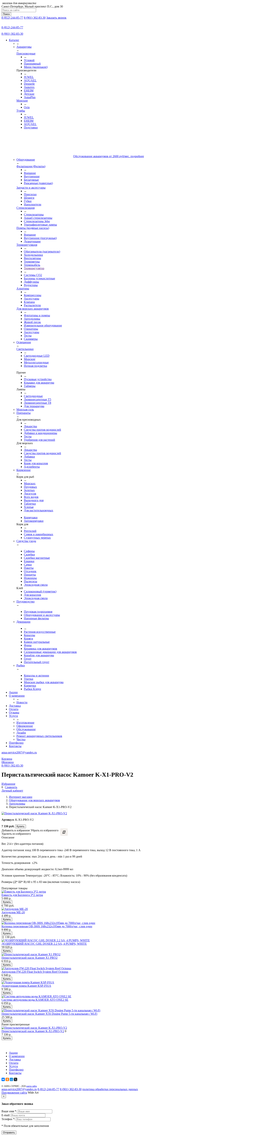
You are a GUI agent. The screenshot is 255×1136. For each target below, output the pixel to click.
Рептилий (30, 531)
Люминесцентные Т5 (37, 399)
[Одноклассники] (7, 1079)
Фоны (28, 645)
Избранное (8, 783)
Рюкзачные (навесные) (38, 183)
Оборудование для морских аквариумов (34, 800)
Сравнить (11, 787)
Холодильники (33, 254)
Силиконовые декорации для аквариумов (50, 652)
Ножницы (30, 578)
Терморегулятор (34, 268)
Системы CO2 (33, 275)
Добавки (29, 456)
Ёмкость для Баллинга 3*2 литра (22, 895)
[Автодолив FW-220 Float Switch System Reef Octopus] (36, 968)
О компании (17, 695)
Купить (20, 826)
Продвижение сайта (14, 1092)
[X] (15, 1079)
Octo (27, 107)
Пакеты (29, 567)
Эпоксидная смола (36, 584)
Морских (29, 483)
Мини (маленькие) (36, 67)
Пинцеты (30, 574)
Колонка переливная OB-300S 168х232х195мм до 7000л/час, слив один (46, 926)
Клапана (29, 302)
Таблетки (30, 503)
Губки (28, 201)
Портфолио (16, 742)
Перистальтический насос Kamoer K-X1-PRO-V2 (32, 1031)
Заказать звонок (56, 17)
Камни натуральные (37, 641)
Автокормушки (33, 520)
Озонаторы (31, 328)
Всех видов (31, 497)
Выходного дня (33, 500)
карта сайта (31, 1086)
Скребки (29, 554)
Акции (13, 692)
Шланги (29, 197)
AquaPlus (29, 97)
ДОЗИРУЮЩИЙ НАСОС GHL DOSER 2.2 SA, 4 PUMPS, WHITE (44, 943)
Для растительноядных (38, 510)
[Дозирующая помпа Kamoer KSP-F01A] (27, 982)
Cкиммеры (31, 339)
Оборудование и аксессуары (42, 615)
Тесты (28, 335)
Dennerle (29, 83)
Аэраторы (22, 288)
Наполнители (32, 204)
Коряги (28, 638)
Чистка (20, 739)
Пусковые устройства (38, 379)
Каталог (14, 40)
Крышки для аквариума (39, 382)
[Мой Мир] (11, 1079)
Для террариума (34, 406)
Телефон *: (8, 1119)
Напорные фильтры (36, 618)
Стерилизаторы (34, 214)
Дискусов (30, 493)
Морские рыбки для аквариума (43, 682)
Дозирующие (32, 241)
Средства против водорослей (42, 429)
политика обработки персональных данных (110, 1089)
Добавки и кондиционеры (40, 433)
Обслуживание (26, 729)
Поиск (6, 14)
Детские (29, 93)
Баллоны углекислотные (39, 278)
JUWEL (29, 77)
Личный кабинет (12, 790)
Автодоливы (32, 318)
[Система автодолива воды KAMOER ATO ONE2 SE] (36, 996)
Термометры (32, 261)
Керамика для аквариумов (40, 648)
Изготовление (25, 722)
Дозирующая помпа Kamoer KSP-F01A (26, 985)
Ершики (29, 561)
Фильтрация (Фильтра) (30, 166)
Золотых (29, 490)
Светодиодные (33, 396)
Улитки (28, 678)
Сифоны (29, 551)
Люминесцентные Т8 (37, 402)
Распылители (32, 305)
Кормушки (31, 517)
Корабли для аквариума (39, 655)
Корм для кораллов (36, 463)
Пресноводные (25, 53)
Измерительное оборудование (43, 325)
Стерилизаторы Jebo (37, 221)
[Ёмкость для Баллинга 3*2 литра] (23, 891)
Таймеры (29, 386)
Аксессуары (31, 298)
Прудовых (30, 486)
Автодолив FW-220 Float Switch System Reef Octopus (34, 971)
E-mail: (6, 1115)
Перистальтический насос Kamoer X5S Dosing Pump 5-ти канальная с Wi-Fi (49, 1013)
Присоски (30, 194)
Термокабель (32, 265)
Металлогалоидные (36, 362)
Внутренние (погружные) (40, 238)
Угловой (29, 60)
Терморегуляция (26, 244)
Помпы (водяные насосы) (32, 228)
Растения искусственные (40, 631)
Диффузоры (31, 281)
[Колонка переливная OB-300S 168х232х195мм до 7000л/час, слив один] (48, 923)
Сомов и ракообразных (38, 534)
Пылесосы (30, 581)
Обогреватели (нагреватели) (42, 251)
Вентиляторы (32, 258)
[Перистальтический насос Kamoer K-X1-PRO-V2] (34, 1027)
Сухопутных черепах (37, 537)
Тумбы (20, 110)
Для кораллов (32, 594)
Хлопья (28, 507)
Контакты (15, 746)
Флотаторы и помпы (37, 315)
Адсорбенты (32, 466)
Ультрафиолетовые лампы (40, 224)
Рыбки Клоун (32, 689)
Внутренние (32, 176)
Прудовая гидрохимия (38, 611)
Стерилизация (25, 207)
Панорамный (32, 63)
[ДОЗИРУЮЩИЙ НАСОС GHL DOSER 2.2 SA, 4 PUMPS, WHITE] (45, 940)
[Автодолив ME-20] (14, 909)
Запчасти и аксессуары (31, 187)
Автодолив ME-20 (13, 912)
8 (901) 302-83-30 (35, 17)
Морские (22, 100)
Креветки (30, 685)
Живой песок (32, 322)
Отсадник (30, 571)
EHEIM (28, 90)
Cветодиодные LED (36, 355)
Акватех (29, 87)
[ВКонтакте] (3, 1079)
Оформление (24, 726)
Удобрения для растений (39, 439)
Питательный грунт (36, 662)
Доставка (15, 705)
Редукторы (31, 285)
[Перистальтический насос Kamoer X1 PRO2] (30, 954)
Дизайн (21, 732)
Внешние (30, 173)
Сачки (28, 564)
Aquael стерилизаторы (38, 217)
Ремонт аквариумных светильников (39, 736)
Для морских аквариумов (32, 308)
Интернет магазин (20, 796)
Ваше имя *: (9, 1111)
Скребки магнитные (37, 557)
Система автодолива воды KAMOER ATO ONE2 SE (34, 999)
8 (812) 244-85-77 (12, 17)
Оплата (13, 709)
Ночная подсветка (35, 365)
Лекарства (30, 426)
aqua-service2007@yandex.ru (19, 752)
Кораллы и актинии (36, 675)
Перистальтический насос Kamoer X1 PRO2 (29, 957)
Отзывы (14, 712)
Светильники (25, 349)
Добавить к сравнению (64, 832)
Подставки (31, 127)
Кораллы (29, 635)
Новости (21, 702)
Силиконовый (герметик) (40, 591)
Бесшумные (31, 179)
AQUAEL (30, 80)
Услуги (13, 715)
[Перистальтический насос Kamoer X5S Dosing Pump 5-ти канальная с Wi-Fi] (50, 1010)
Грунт (27, 658)
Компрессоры (32, 295)
